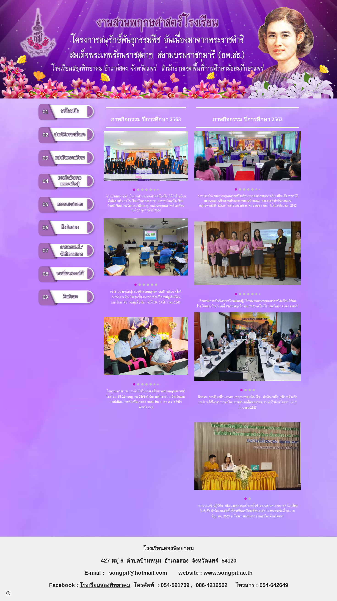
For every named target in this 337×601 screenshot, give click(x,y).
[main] (146, 117)
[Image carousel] (146, 161)
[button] (8, 593)
